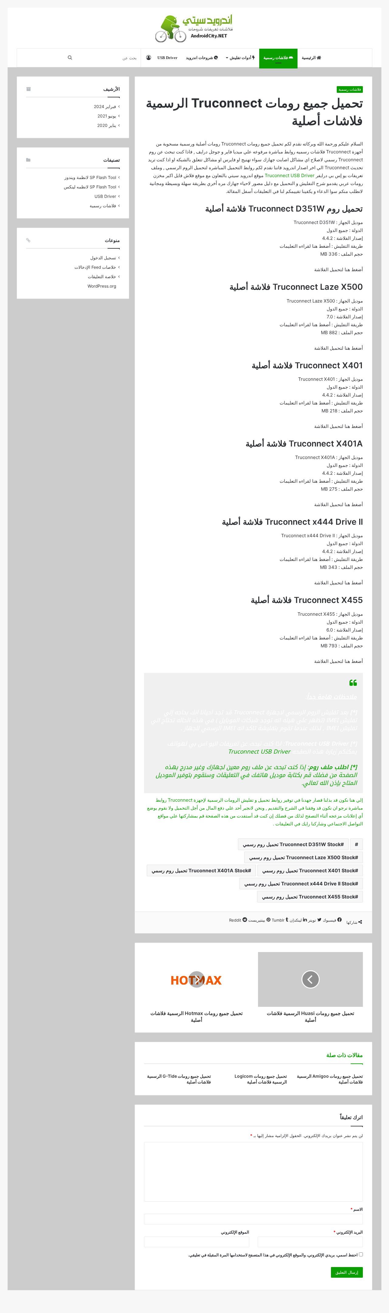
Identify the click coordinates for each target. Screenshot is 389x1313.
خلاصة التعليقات (102, 276)
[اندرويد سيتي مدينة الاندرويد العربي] (194, 28)
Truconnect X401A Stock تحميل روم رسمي (200, 870)
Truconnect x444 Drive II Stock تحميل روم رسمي (299, 884)
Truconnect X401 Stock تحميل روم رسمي (308, 870)
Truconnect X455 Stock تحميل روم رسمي (308, 897)
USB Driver (167, 57)
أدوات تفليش (241, 57)
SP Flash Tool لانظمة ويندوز (90, 177)
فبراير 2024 (105, 106)
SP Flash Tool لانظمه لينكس (90, 186)
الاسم (356, 1209)
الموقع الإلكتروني (235, 1232)
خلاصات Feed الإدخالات (95, 267)
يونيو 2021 (107, 116)
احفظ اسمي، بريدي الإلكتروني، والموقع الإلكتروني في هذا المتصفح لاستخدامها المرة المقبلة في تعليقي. (273, 1254)
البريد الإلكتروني (348, 1232)
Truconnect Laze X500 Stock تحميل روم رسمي (302, 857)
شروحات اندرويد (200, 57)
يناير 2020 (106, 125)
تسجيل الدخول (103, 257)
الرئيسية (309, 57)
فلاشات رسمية (276, 57)
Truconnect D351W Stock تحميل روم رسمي (292, 844)
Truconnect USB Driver (290, 175)
